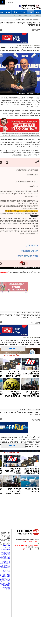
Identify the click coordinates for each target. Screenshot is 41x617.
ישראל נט (7, 547)
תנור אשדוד (26, 337)
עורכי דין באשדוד (5, 573)
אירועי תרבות (6, 543)
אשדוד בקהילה (5, 532)
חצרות (4, 534)
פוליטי (20, 15)
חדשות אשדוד (27, 20)
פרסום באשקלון (6, 561)
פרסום (8, 591)
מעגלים (19, 45)
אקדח (35, 337)
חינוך (9, 534)
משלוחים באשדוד (5, 555)
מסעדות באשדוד (5, 556)
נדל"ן (15, 12)
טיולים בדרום (6, 586)
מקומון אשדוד (6, 553)
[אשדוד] (29, 10)
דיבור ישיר (7, 539)
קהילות (22, 12)
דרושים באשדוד (6, 569)
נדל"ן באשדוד (6, 546)
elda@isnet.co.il (25, 549)
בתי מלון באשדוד (5, 549)
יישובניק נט (7, 551)
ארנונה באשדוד (6, 571)
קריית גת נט (7, 588)
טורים (8, 12)
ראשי (38, 12)
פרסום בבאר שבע (5, 562)
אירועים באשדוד (5, 567)
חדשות (30, 12)
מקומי (37, 15)
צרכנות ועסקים (5, 540)
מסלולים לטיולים (5, 584)
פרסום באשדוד (6, 577)
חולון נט (8, 589)
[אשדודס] (26, 535)
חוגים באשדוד (6, 570)
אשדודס (37, 20)
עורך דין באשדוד (5, 587)
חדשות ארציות (28, 15)
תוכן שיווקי (7, 542)
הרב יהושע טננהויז (26, 45)
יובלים (35, 435)
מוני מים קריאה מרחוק (27, 435)
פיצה (31, 337)
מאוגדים (34, 45)
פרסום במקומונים (5, 552)
